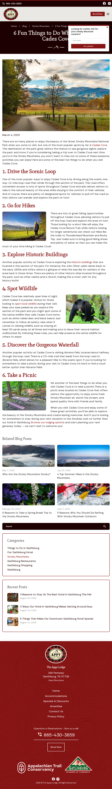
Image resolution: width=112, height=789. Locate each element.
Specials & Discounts (56, 701)
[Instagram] (109, 3)
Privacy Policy (56, 716)
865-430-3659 (11, 3)
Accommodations (56, 696)
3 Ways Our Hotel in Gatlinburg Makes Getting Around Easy (56, 606)
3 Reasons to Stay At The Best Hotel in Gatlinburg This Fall (55, 594)
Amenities (56, 706)
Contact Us (56, 711)
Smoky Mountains (41, 26)
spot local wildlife (26, 303)
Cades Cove (99, 145)
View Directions (56, 680)
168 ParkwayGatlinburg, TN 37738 (56, 674)
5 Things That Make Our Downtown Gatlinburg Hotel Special (56, 618)
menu (108, 14)
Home (14, 26)
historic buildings (82, 262)
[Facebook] (104, 3)
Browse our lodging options (47, 422)
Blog (24, 26)
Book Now (98, 14)
